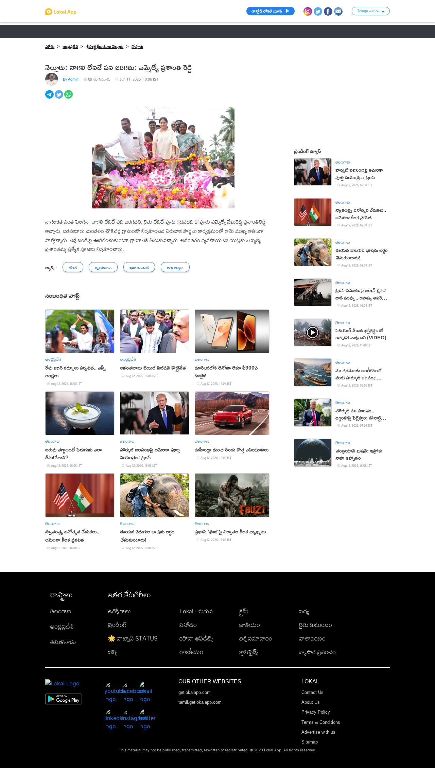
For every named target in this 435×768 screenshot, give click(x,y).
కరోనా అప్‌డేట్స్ (196, 638)
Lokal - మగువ (196, 611)
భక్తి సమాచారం (255, 638)
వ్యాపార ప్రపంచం (317, 652)
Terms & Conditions (320, 722)
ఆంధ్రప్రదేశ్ (55, 31)
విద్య (304, 611)
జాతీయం (249, 625)
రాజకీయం (191, 652)
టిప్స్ (112, 652)
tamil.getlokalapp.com (200, 702)
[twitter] (59, 98)
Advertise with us (318, 732)
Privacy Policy (315, 712)
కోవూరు (137, 46)
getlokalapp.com (194, 692)
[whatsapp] (69, 98)
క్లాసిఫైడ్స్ (248, 652)
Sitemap (309, 742)
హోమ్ (49, 46)
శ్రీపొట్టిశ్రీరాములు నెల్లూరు (104, 46)
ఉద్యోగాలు (119, 611)
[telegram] (50, 98)
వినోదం (188, 625)
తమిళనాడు (63, 642)
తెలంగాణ (85, 31)
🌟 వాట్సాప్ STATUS (133, 638)
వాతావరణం (312, 638)
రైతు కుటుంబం (315, 625)
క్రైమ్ (243, 611)
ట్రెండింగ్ (117, 625)
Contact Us (312, 692)
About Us (310, 702)
